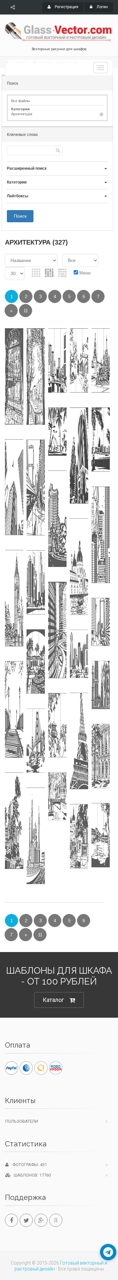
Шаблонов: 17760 (31, 1175)
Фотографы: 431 (28, 1164)
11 (26, 310)
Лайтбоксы (17, 196)
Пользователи (21, 1121)
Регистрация (66, 7)
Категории (17, 182)
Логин (102, 7)
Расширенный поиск (27, 168)
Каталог (53, 999)
